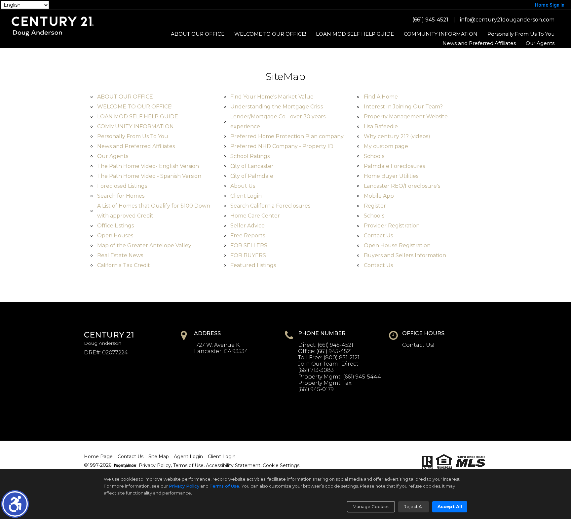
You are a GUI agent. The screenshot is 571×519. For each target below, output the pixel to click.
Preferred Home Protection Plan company (287, 136)
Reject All (413, 506)
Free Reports (247, 235)
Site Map (158, 456)
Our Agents (540, 43)
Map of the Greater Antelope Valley (144, 245)
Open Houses (115, 235)
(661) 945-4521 (430, 20)
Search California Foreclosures (270, 206)
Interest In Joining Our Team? (403, 106)
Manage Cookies (371, 506)
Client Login (246, 196)
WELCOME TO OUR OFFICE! (270, 34)
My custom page (386, 146)
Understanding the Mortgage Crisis (276, 106)
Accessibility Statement (233, 465)
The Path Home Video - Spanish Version (149, 176)
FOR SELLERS (248, 245)
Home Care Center (255, 216)
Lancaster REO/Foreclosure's (402, 186)
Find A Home (381, 97)
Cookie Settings (281, 465)
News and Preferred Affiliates (479, 43)
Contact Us (378, 235)
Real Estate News (120, 255)
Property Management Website (406, 116)
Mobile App (379, 196)
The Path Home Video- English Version (148, 166)
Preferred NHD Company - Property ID (281, 146)
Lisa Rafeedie (381, 126)
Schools (374, 156)
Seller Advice (247, 225)
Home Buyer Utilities (391, 176)
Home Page (98, 456)
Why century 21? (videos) (397, 136)
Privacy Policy (155, 465)
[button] (15, 504)
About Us (242, 186)
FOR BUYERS (248, 255)
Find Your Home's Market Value (272, 97)
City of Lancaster (252, 166)
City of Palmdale (251, 176)
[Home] (53, 26)
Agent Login (188, 456)
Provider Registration (392, 225)
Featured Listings (253, 265)
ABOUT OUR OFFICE (197, 34)
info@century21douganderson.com (507, 20)
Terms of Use (188, 465)
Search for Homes (120, 196)
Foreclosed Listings (122, 186)
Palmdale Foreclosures (394, 166)
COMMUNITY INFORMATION (440, 34)
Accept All (450, 506)
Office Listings (115, 225)
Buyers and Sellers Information (405, 255)
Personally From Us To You (520, 34)
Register (375, 206)
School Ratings (250, 156)
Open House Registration (397, 245)
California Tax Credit (123, 265)
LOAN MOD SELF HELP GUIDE (355, 34)
